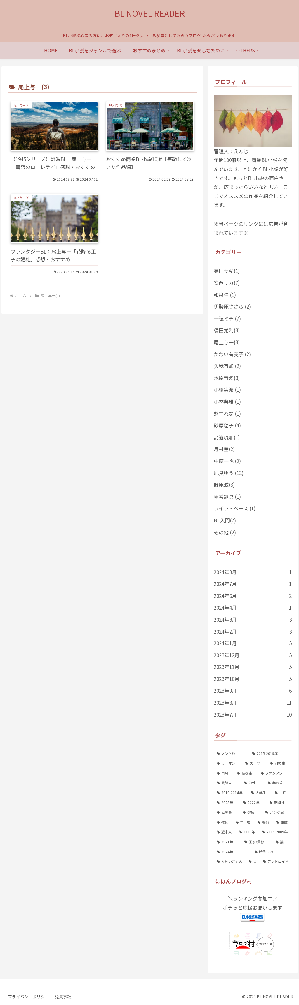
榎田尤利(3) (227, 330)
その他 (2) (225, 532)
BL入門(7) (225, 520)
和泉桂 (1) (225, 294)
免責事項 (63, 996)
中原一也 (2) (227, 460)
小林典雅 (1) (227, 401)
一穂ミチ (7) (227, 318)
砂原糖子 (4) (227, 425)
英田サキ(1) (227, 270)
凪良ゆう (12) (229, 472)
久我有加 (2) (227, 365)
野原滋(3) (224, 484)
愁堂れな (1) (227, 413)
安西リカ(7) (227, 282)
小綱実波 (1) (227, 389)
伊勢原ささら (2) (232, 306)
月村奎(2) (224, 448)
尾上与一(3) (227, 342)
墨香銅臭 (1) (227, 496)
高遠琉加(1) (227, 437)
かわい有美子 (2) (232, 354)
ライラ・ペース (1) (234, 508)
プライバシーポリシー (28, 996)
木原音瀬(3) (227, 377)
